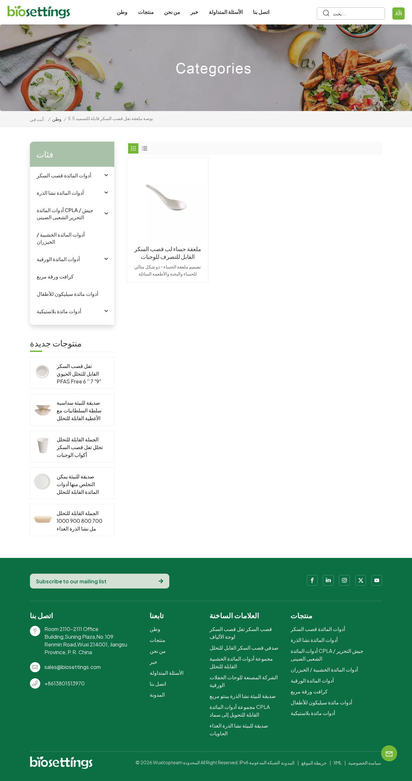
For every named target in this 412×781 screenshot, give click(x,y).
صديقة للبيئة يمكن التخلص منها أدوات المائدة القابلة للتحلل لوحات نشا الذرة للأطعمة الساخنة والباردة (78, 484)
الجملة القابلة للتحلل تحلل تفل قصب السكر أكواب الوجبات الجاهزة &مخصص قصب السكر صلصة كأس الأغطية (80, 447)
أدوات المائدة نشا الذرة (60, 192)
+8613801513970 (64, 683)
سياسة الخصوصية (364, 763)
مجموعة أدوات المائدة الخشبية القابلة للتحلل (241, 662)
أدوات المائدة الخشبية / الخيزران (61, 238)
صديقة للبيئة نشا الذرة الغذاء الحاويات (239, 729)
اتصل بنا (261, 11)
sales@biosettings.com (72, 666)
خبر (194, 11)
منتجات (146, 11)
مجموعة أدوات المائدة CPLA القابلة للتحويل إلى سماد (240, 710)
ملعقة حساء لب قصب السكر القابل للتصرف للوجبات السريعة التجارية (167, 252)
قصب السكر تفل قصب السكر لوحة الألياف (241, 633)
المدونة (157, 694)
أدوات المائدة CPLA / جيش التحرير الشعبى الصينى (65, 214)
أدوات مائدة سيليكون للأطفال (67, 293)
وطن (122, 11)
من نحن (172, 11)
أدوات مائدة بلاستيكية (59, 311)
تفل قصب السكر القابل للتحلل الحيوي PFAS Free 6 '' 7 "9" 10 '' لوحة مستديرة (79, 373)
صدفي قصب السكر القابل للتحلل (244, 647)
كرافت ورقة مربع (55, 276)
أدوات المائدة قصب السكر (64, 175)
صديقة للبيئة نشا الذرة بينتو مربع (243, 695)
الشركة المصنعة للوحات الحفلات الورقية (244, 681)
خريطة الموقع (314, 763)
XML (337, 763)
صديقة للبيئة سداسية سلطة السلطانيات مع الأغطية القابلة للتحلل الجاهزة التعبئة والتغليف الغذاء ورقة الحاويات (79, 410)
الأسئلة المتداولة (226, 11)
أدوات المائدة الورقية (58, 259)
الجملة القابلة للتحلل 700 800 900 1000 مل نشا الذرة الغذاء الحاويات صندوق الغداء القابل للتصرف (79, 521)
